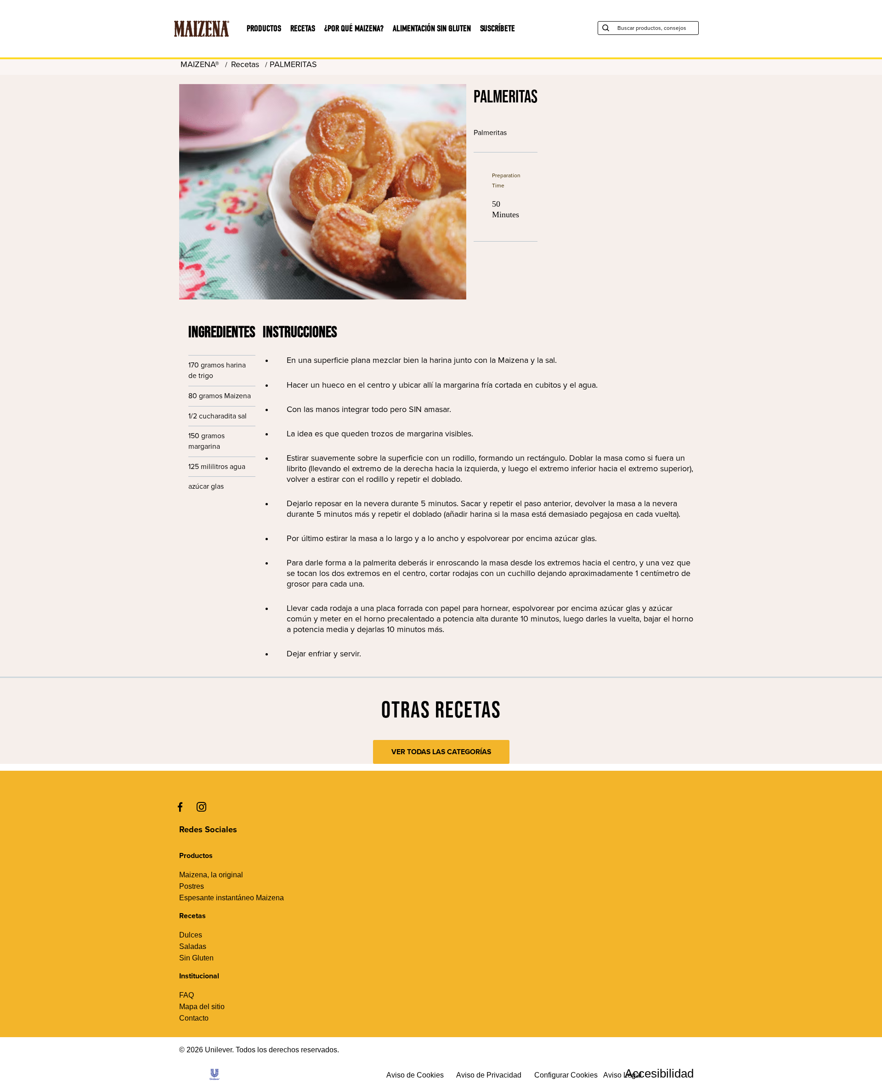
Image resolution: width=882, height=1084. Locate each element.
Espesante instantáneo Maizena (231, 898)
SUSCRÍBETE (497, 29)
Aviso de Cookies (415, 1075)
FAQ (186, 995)
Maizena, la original (211, 875)
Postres (191, 886)
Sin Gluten (196, 958)
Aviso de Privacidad (488, 1075)
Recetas (302, 29)
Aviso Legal (622, 1075)
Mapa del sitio (202, 1007)
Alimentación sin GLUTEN (432, 29)
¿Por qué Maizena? (354, 29)
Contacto (194, 1018)
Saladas (192, 946)
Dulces (190, 935)
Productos (264, 29)
